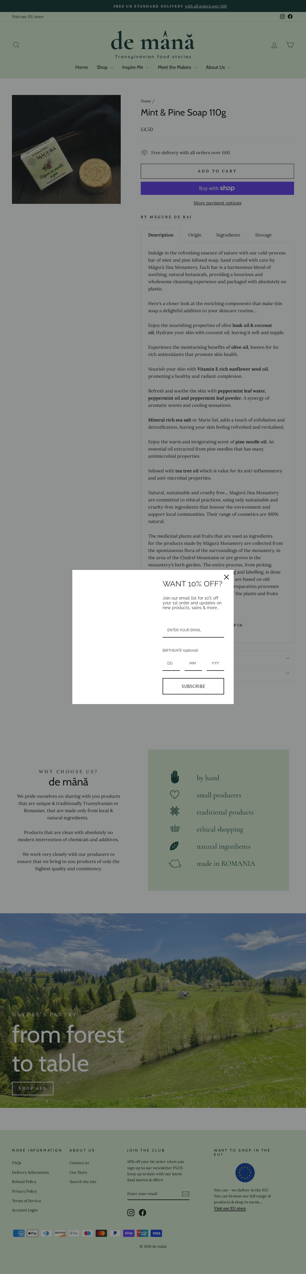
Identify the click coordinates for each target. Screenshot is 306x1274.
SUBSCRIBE (193, 686)
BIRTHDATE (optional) (180, 650)
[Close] (226, 577)
